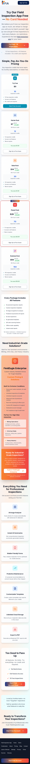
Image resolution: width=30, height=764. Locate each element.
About (10, 746)
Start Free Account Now (13, 684)
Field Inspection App (6, 742)
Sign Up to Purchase (15, 151)
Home (14, 742)
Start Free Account (15, 106)
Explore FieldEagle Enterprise (13, 471)
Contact (26, 746)
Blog (21, 746)
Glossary (9, 753)
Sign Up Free (23, 3)
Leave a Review (5, 749)
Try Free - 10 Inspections (13, 45)
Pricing (16, 746)
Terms (24, 749)
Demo (19, 742)
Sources (3, 753)
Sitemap (13, 749)
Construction (4, 746)
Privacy (19, 749)
